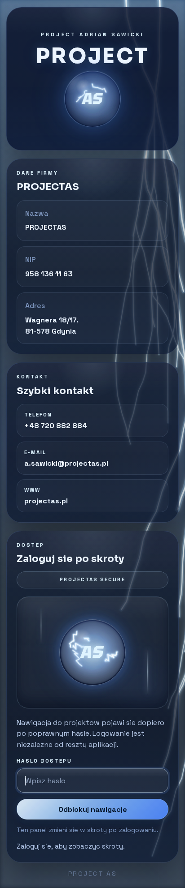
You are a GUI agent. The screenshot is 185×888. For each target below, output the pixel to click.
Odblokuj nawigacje (92, 809)
